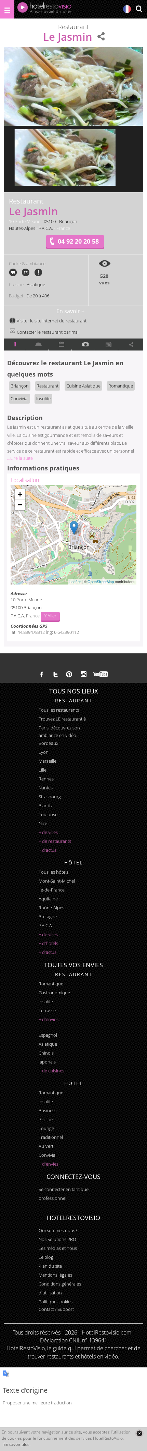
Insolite (43, 398)
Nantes (46, 788)
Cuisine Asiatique (83, 386)
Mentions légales (55, 1275)
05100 (50, 221)
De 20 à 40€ (37, 296)
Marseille (47, 761)
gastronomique (54, 992)
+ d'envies (48, 1019)
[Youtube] (101, 674)
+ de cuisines (51, 1071)
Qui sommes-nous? (58, 1230)
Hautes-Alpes (22, 228)
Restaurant (47, 386)
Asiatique (36, 284)
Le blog (46, 1257)
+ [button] (20, 494)
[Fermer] (139, 1433)
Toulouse (48, 814)
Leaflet (75, 581)
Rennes (46, 779)
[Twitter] (55, 674)
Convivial (19, 398)
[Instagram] (83, 675)
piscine (46, 1119)
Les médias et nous (58, 1248)
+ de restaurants (55, 841)
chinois (46, 1053)
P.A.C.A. (46, 228)
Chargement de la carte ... (73, 535)
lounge (46, 1128)
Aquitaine (48, 899)
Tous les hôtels (53, 872)
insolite (46, 1001)
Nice (43, 823)
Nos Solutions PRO (57, 1239)
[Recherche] (139, 9)
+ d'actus (47, 850)
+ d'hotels (48, 943)
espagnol (48, 1035)
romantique (51, 984)
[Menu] (7, 9)
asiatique (48, 1044)
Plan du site (50, 1266)
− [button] (20, 505)
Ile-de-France (52, 890)
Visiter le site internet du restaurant (51, 321)
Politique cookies (55, 1302)
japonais (47, 1062)
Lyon (44, 752)
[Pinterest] (69, 674)
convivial (47, 1155)
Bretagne (48, 916)
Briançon (68, 221)
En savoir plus (16, 1444)
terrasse (47, 1010)
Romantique (120, 386)
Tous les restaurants (59, 710)
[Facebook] (41, 674)
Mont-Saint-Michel (57, 881)
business (47, 1110)
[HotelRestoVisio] (44, 9)
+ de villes (48, 832)
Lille (42, 770)
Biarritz (46, 805)
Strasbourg (50, 797)
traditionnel (51, 1137)
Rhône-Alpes (51, 908)
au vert (46, 1146)
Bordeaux (48, 743)
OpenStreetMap (101, 581)
